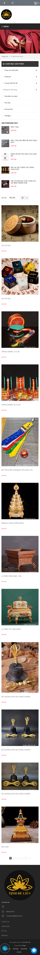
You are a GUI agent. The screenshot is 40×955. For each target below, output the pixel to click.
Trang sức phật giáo (11, 70)
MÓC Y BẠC (15, 127)
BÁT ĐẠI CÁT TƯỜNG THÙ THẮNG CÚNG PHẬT (22, 168)
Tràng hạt (7, 77)
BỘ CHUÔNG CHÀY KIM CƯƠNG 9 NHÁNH (15, 794)
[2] (29, 858)
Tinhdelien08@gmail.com (14, 916)
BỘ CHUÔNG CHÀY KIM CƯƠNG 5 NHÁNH (15, 697)
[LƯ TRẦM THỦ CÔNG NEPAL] (20, 607)
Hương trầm (8, 109)
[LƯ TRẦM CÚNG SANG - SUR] (20, 554)
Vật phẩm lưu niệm (10, 96)
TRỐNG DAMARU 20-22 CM (10, 405)
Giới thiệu (15, 949)
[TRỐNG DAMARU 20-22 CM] (20, 382)
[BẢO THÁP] (20, 824)
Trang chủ (5, 56)
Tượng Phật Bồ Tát (10, 83)
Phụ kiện (7, 103)
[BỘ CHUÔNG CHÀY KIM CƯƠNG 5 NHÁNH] (20, 667)
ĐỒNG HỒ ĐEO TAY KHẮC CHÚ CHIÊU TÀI (24, 155)
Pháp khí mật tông (10, 90)
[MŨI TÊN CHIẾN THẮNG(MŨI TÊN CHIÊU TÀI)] (20, 442)
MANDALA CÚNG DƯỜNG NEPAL (12, 523)
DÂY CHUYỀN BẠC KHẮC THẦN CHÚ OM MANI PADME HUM (23, 182)
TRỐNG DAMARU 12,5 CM (10, 352)
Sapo (24, 945)
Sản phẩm (24, 949)
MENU (6, 26)
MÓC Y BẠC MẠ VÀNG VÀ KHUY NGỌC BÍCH (24, 141)
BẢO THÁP (5, 847)
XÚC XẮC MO (6, 245)
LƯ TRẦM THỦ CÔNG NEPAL (11, 629)
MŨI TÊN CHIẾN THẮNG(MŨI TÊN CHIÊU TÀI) (17, 470)
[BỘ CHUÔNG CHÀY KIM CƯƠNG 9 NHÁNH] (20, 776)
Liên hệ (19, 952)
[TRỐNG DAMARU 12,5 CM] (20, 329)
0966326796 (10, 911)
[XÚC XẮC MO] (20, 223)
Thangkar (7, 116)
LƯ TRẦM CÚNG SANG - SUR (11, 576)
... (21, 858)
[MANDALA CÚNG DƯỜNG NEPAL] (20, 501)
